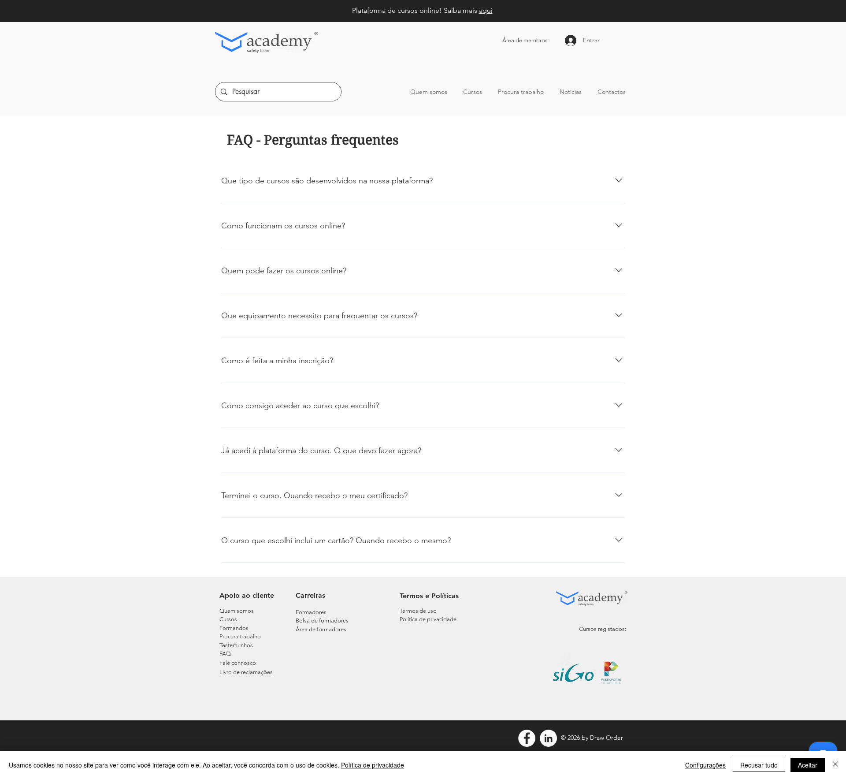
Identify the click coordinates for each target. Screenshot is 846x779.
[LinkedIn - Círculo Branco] (548, 738)
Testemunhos (236, 645)
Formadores (311, 612)
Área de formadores (321, 629)
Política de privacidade (372, 764)
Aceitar (807, 764)
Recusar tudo (759, 764)
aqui (486, 10)
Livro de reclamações (246, 672)
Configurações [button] (705, 764)
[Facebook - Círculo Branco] (526, 738)
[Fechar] (835, 765)
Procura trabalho (240, 636)
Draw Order (606, 738)
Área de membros (525, 40)
